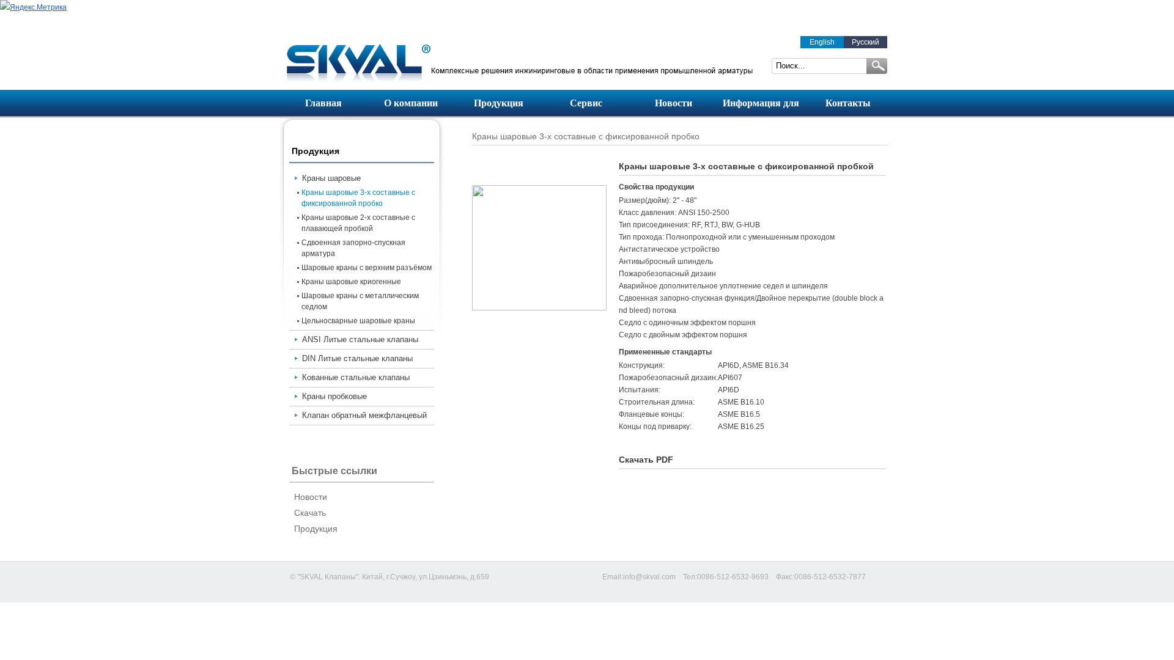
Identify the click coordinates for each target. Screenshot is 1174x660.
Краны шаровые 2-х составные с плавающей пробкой (358, 223)
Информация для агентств (761, 107)
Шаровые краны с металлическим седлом (360, 301)
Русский (865, 42)
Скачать (310, 513)
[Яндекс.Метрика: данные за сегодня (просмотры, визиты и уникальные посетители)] (33, 7)
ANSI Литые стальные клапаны (360, 339)
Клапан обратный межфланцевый (364, 415)
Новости (673, 103)
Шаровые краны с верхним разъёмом (366, 267)
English (822, 42)
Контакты (848, 103)
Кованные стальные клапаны (356, 377)
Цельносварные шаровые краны (358, 321)
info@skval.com (649, 577)
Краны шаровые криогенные (351, 281)
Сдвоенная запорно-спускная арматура (353, 248)
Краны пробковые (334, 396)
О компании (411, 103)
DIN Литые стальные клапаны (357, 358)
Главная (323, 103)
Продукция (498, 103)
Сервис (586, 103)
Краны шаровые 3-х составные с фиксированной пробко (358, 198)
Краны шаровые (331, 178)
